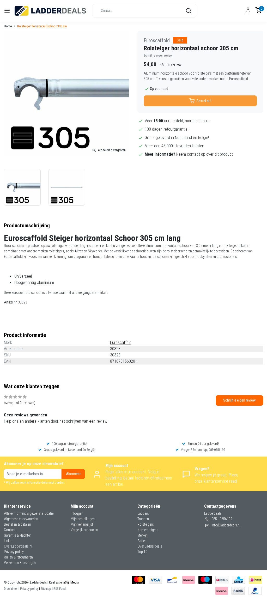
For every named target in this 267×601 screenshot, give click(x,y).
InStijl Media (70, 582)
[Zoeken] (188, 10)
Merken (142, 535)
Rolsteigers (145, 524)
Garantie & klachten (18, 535)
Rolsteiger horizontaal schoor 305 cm (42, 26)
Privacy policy (14, 552)
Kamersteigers (147, 530)
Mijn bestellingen (83, 519)
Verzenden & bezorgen (20, 563)
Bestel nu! (204, 101)
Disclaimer (11, 589)
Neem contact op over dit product (204, 154)
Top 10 (142, 552)
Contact (9, 530)
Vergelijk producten (84, 530)
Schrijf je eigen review (158, 55)
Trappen (143, 519)
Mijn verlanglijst (82, 524)
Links (7, 541)
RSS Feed (59, 589)
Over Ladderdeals (149, 546)
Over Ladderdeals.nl (18, 546)
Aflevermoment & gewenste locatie (28, 513)
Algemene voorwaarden (21, 519)
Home (8, 26)
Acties (142, 541)
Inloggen (77, 513)
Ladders (143, 513)
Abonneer (73, 474)
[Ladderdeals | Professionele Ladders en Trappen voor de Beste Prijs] (50, 11)
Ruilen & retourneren (18, 557)
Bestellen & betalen (17, 524)
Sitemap (46, 589)
